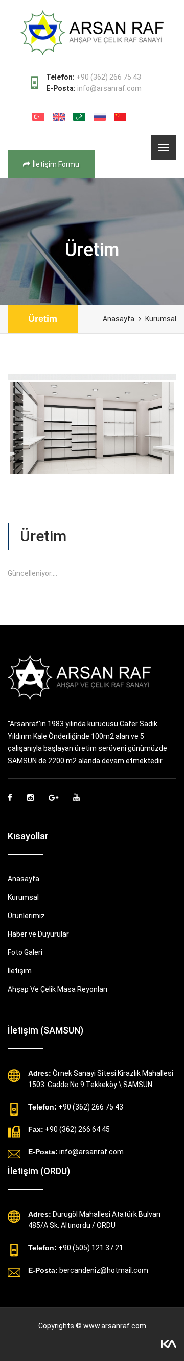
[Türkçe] (38, 116)
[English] (59, 116)
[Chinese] (120, 116)
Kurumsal (160, 319)
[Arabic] (79, 116)
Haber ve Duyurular (38, 934)
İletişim (20, 971)
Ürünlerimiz (26, 916)
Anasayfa (118, 319)
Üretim (42, 319)
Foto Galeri (25, 952)
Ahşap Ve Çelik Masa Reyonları (57, 989)
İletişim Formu (56, 164)
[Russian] (99, 116)
